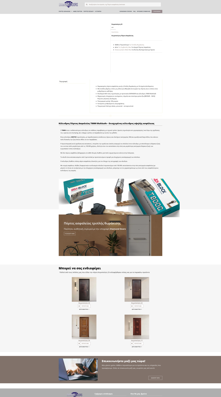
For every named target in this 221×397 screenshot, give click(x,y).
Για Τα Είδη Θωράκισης (136, 45)
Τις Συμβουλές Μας (125, 47)
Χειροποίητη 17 (137, 340)
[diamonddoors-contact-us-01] (75, 393)
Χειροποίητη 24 (84, 303)
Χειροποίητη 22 (137, 303)
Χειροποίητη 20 (84, 340)
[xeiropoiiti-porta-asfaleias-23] (84, 48)
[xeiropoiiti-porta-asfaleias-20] (84, 315)
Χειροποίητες (114, 32)
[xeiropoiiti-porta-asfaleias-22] (137, 278)
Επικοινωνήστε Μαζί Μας (123, 50)
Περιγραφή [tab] (63, 81)
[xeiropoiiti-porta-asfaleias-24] (84, 278)
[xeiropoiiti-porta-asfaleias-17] (137, 315)
